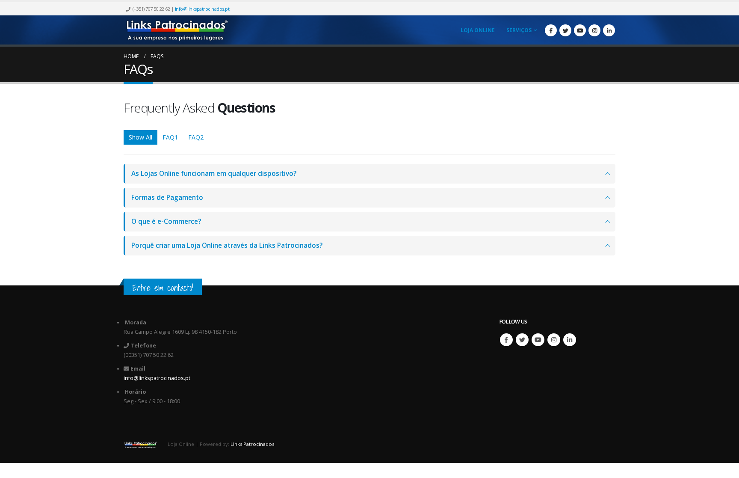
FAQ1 (170, 137)
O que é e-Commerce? (166, 221)
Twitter (522, 339)
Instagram (553, 339)
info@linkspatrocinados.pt (202, 9)
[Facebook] (551, 30)
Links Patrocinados (252, 444)
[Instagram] (594, 30)
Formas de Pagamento (167, 197)
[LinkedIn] (609, 30)
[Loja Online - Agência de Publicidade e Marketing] (177, 30)
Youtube (538, 339)
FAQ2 (196, 137)
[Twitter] (565, 30)
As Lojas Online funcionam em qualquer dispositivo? (213, 173)
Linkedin (569, 339)
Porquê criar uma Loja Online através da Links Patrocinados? (226, 245)
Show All (140, 137)
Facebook (506, 339)
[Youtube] (580, 30)
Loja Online (478, 30)
